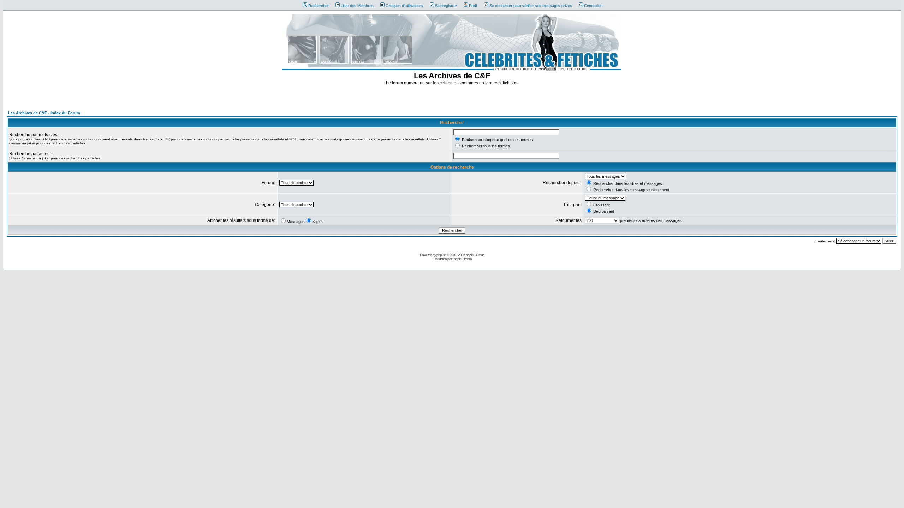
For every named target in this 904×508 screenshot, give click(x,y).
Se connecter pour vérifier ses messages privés (530, 6)
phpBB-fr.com (462, 259)
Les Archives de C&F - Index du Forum (44, 113)
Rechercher (318, 6)
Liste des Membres (357, 6)
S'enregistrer (446, 6)
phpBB (441, 255)
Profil (473, 6)
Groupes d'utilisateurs (404, 6)
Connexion (593, 6)
